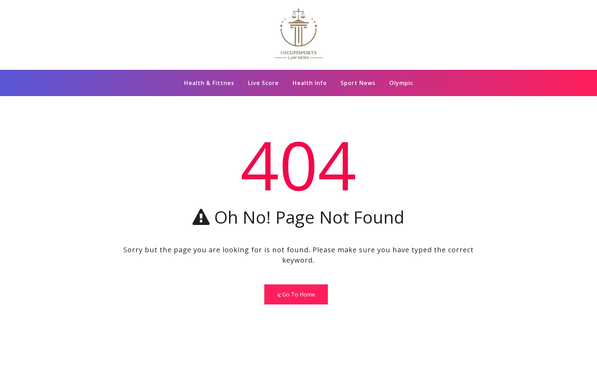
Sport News (358, 83)
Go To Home (298, 294)
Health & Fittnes (209, 83)
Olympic (401, 83)
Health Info (310, 83)
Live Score (263, 83)
